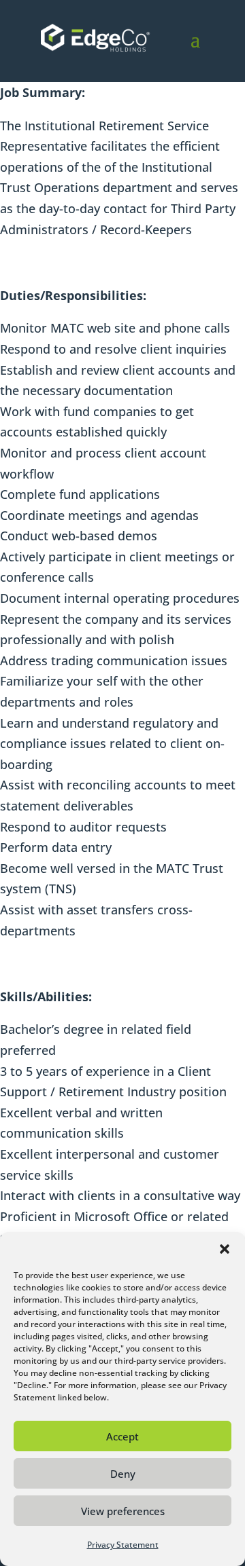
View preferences (123, 1511)
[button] (224, 1249)
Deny (122, 1473)
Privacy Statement (123, 1544)
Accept (122, 1436)
